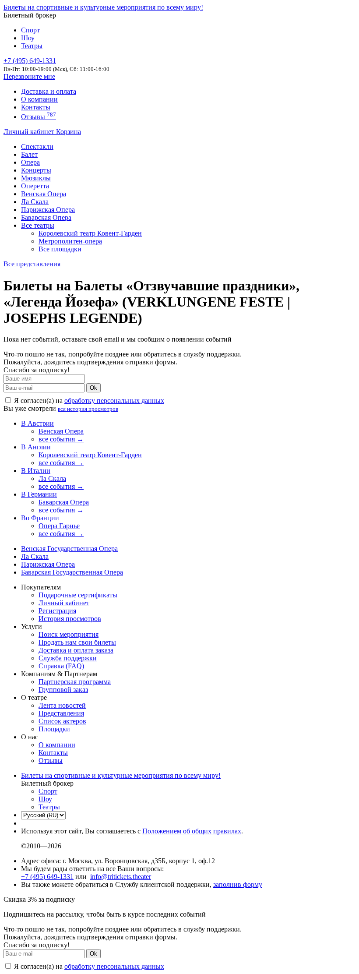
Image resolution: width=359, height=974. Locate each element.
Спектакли (37, 146)
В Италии (35, 470)
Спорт (30, 30)
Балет (29, 154)
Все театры (37, 225)
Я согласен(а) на (88, 400)
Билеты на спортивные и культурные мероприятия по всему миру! (103, 7)
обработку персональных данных (114, 400)
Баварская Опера (46, 217)
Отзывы (38, 116)
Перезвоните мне (29, 76)
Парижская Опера (48, 209)
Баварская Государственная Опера (72, 572)
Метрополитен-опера (70, 241)
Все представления (32, 264)
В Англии (36, 447)
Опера (30, 162)
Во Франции (40, 518)
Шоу (28, 38)
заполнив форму (237, 884)
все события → (61, 439)
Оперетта (35, 186)
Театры (31, 45)
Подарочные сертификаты (78, 595)
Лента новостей (62, 705)
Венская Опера (43, 194)
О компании (39, 99)
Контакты (35, 107)
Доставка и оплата (48, 91)
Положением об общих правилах (191, 831)
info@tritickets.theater (120, 876)
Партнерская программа (75, 681)
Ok (93, 388)
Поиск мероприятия (69, 634)
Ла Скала (35, 201)
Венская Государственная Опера (69, 548)
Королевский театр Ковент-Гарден (90, 233)
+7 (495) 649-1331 (47, 876)
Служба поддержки (68, 658)
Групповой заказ (63, 689)
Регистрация (57, 610)
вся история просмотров (88, 409)
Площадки (54, 729)
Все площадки (60, 249)
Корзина (68, 131)
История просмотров (70, 618)
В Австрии (37, 423)
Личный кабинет (30, 131)
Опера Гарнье (59, 525)
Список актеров (62, 721)
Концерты (36, 170)
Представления (61, 713)
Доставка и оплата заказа (76, 650)
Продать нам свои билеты (77, 642)
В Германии (39, 494)
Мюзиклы (36, 178)
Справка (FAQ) (61, 666)
